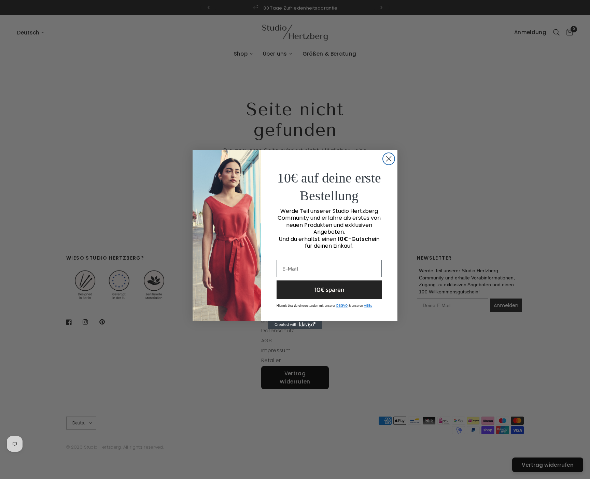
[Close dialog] (389, 159)
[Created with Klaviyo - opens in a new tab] (295, 325)
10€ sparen (329, 289)
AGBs (368, 305)
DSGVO (342, 305)
